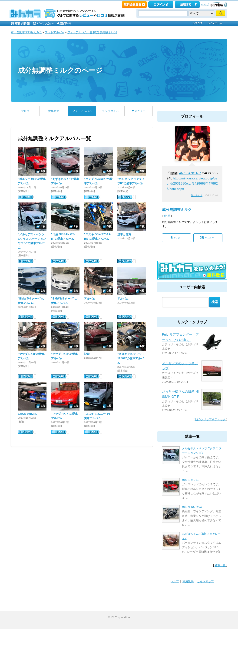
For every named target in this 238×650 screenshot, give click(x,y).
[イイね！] (25, 197)
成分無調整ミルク (177, 210)
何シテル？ (196, 195)
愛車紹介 (53, 111)
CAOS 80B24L (27, 413)
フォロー (177, 238)
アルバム (89, 298)
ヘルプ (205, 4)
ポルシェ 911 (190, 480)
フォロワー (208, 238)
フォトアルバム (54, 32)
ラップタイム (110, 111)
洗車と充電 (124, 234)
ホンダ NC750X (192, 507)
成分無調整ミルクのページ (60, 70)
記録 (87, 354)
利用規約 (188, 581)
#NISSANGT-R (190, 173)
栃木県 (166, 215)
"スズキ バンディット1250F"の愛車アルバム (131, 358)
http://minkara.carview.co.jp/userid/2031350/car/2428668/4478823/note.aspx (192, 183)
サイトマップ (205, 581)
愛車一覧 (220, 565)
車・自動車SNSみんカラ (26, 32)
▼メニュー (138, 111)
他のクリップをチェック (210, 419)
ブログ (25, 111)
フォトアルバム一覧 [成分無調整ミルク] (92, 32)
